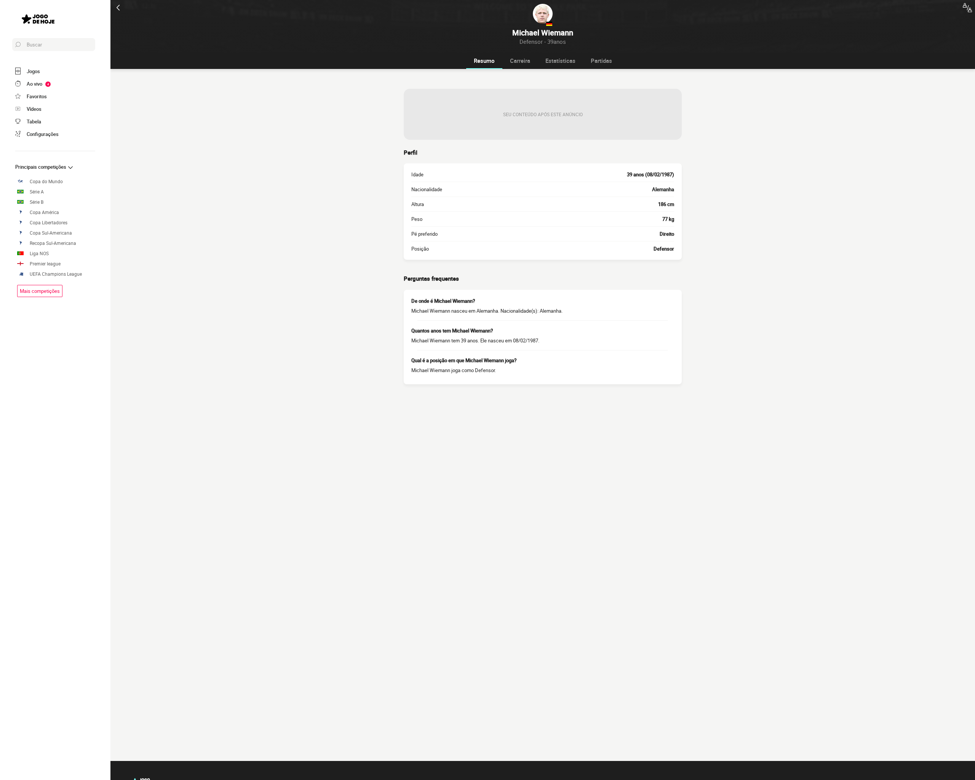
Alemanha (663, 189)
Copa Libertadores (48, 222)
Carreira (520, 60)
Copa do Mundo (46, 181)
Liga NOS (39, 253)
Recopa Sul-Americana (53, 243)
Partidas (601, 60)
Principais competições (41, 166)
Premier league (45, 264)
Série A (37, 192)
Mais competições (40, 291)
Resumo (484, 60)
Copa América (44, 212)
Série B (36, 202)
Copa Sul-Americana (51, 233)
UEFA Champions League (56, 274)
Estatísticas (560, 60)
